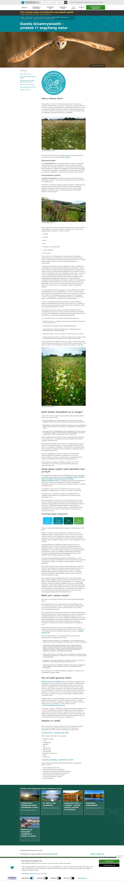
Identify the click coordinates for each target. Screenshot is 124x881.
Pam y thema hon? (25, 74)
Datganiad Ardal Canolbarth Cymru (44, 18)
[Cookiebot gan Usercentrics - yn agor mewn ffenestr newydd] (12, 878)
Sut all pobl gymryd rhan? (28, 87)
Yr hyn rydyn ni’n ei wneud (42, 17)
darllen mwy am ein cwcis (31, 873)
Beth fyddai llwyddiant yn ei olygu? (28, 77)
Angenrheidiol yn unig (109, 865)
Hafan (22, 17)
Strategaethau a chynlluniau (60, 17)
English (101, 2)
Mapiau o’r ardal (25, 89)
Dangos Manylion (82, 878)
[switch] (46, 878)
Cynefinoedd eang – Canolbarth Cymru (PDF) (55, 732)
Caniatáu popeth (109, 861)
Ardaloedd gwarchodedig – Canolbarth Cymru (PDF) (57, 759)
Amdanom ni (29, 17)
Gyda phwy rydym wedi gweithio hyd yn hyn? (27, 81)
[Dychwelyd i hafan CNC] (30, 2)
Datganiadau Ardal (26, 18)
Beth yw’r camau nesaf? (27, 84)
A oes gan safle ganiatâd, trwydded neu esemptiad (84, 2)
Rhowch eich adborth (50, 854)
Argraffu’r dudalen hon (97, 854)
